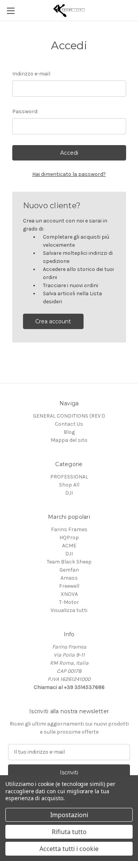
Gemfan (69, 570)
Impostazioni (69, 815)
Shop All (69, 484)
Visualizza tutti (69, 610)
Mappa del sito (69, 440)
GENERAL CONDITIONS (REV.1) (69, 416)
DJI (69, 493)
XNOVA (69, 594)
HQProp (69, 537)
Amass (69, 578)
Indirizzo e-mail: (31, 73)
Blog (69, 432)
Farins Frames (69, 529)
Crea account (53, 321)
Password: (25, 111)
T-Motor (69, 602)
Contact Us (69, 424)
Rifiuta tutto (69, 832)
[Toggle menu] (10, 10)
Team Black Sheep (69, 561)
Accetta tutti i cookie (69, 848)
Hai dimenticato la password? (69, 174)
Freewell (69, 586)
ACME (69, 545)
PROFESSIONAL (69, 476)
